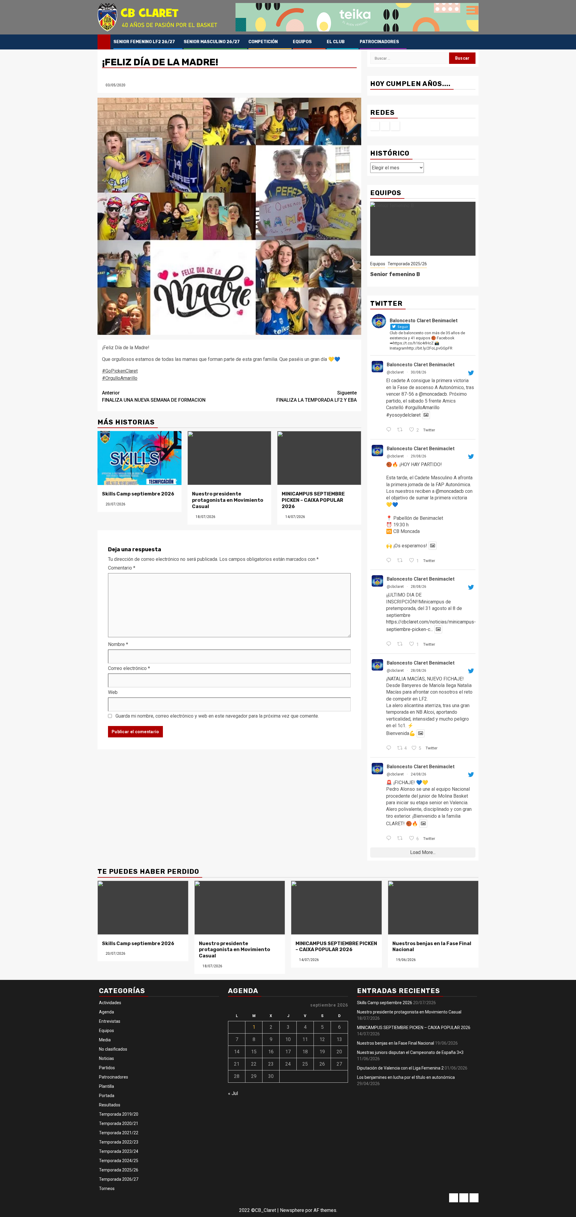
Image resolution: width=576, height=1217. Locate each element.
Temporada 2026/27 (118, 1179)
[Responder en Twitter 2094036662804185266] (390, 430)
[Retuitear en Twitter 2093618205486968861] (402, 561)
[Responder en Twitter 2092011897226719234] (390, 839)
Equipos (302, 41)
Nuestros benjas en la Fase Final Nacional (395, 1043)
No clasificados (113, 1049)
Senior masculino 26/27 (212, 41)
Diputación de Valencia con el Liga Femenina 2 (400, 1068)
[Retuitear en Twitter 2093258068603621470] (402, 644)
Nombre (118, 644)
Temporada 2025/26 (407, 263)
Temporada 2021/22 (118, 1132)
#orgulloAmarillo (422, 407)
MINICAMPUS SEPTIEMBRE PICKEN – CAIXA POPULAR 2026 (313, 500)
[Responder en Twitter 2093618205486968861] (390, 561)
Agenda (106, 1012)
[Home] (104, 41)
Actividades (110, 1002)
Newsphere (292, 1210)
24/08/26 (418, 774)
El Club (336, 41)
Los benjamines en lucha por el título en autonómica (406, 1077)
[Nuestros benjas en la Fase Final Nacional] (433, 908)
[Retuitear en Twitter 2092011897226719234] (402, 839)
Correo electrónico (129, 668)
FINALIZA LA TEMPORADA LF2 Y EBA (316, 396)
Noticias (106, 1058)
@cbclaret (395, 372)
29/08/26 (418, 456)
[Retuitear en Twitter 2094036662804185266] (402, 430)
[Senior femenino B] (423, 229)
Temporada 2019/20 (118, 1114)
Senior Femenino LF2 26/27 (144, 41)
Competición (263, 41)
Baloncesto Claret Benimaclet (420, 364)
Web (113, 692)
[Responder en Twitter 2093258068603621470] (390, 644)
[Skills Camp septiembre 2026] (140, 458)
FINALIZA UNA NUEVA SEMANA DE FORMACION (154, 396)
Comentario (121, 568)
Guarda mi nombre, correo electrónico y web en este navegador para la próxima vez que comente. (217, 716)
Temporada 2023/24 (118, 1151)
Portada (106, 1095)
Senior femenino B (395, 274)
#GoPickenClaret (120, 371)
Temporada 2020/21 (118, 1123)
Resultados (109, 1104)
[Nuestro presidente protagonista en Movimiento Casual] (230, 458)
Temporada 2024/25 (118, 1160)
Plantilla (106, 1086)
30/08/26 (418, 372)
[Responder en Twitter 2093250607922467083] (390, 748)
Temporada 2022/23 (118, 1142)
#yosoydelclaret (403, 415)
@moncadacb (433, 394)
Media (105, 1039)
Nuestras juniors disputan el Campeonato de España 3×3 (410, 1052)
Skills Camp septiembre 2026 (138, 494)
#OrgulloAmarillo (119, 378)
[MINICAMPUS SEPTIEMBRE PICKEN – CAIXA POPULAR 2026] (319, 458)
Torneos (107, 1188)
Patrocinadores (379, 41)
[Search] (474, 42)
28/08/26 (418, 587)
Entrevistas (109, 1021)
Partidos (107, 1067)
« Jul (233, 1093)
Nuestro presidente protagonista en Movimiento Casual (227, 500)
